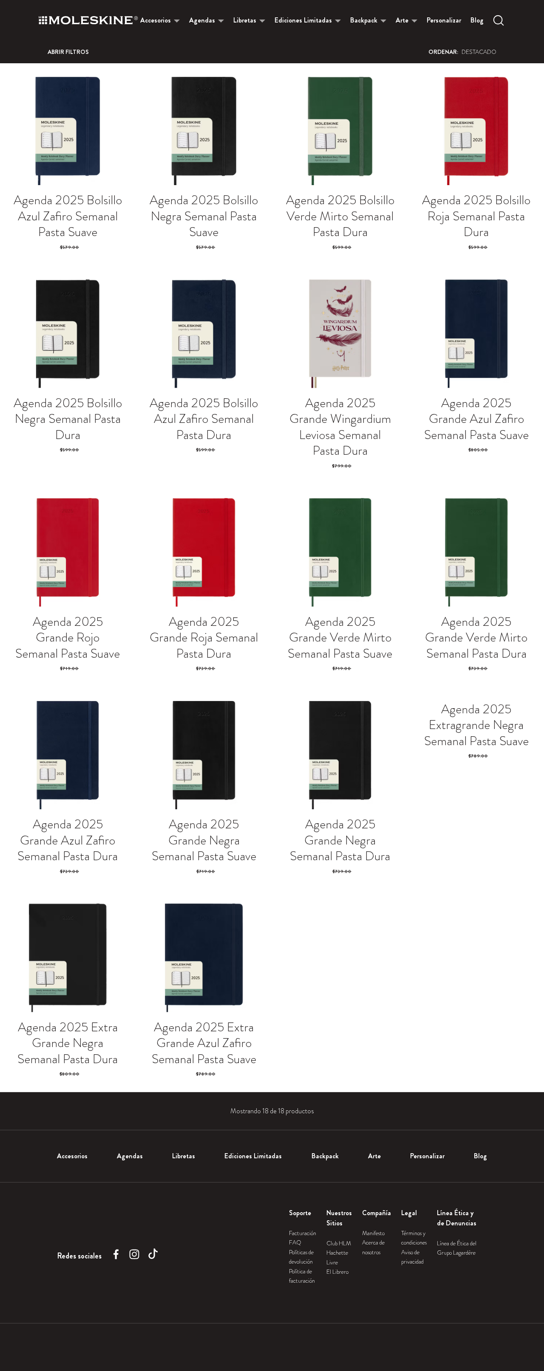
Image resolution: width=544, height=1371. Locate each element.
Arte (402, 20)
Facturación (302, 1233)
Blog (477, 20)
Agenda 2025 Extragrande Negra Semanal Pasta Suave (476, 725)
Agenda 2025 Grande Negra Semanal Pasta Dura (340, 840)
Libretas (244, 20)
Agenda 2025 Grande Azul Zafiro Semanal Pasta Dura (67, 840)
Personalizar (444, 20)
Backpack (363, 20)
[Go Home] (88, 20)
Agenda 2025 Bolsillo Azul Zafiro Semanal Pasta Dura (204, 419)
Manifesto (373, 1233)
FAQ (295, 1242)
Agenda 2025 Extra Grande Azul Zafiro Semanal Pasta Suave (204, 1043)
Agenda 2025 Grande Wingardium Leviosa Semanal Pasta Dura (340, 427)
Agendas (202, 20)
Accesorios (155, 20)
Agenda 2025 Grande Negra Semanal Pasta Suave (204, 840)
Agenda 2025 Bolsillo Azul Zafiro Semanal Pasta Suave (68, 216)
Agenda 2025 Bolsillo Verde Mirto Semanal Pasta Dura (340, 216)
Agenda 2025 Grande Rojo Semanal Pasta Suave (67, 638)
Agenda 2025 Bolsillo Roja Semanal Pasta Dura (476, 216)
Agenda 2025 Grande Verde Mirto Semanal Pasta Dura (476, 638)
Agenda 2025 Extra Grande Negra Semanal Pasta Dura (67, 1043)
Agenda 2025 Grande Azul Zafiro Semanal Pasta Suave (476, 419)
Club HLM (338, 1243)
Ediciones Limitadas (303, 20)
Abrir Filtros (68, 52)
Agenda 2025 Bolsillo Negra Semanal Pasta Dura (68, 419)
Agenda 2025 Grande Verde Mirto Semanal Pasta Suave (340, 638)
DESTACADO (462, 52)
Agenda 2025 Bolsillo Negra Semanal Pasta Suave (204, 216)
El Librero (337, 1271)
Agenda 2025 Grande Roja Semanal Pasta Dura (204, 638)
